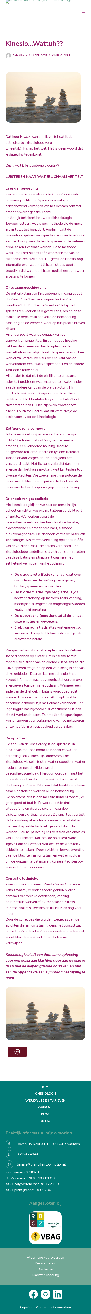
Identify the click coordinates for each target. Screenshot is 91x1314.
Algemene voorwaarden (45, 1257)
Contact (45, 1121)
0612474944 (28, 1154)
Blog (45, 1114)
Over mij (45, 1108)
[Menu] (83, 14)
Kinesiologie (61, 55)
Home (45, 1087)
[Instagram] (45, 1294)
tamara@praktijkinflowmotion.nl (41, 1164)
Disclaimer (45, 1269)
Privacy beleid (45, 1263)
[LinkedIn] (57, 1294)
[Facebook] (33, 1294)
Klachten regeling (45, 1275)
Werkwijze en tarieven (45, 1101)
